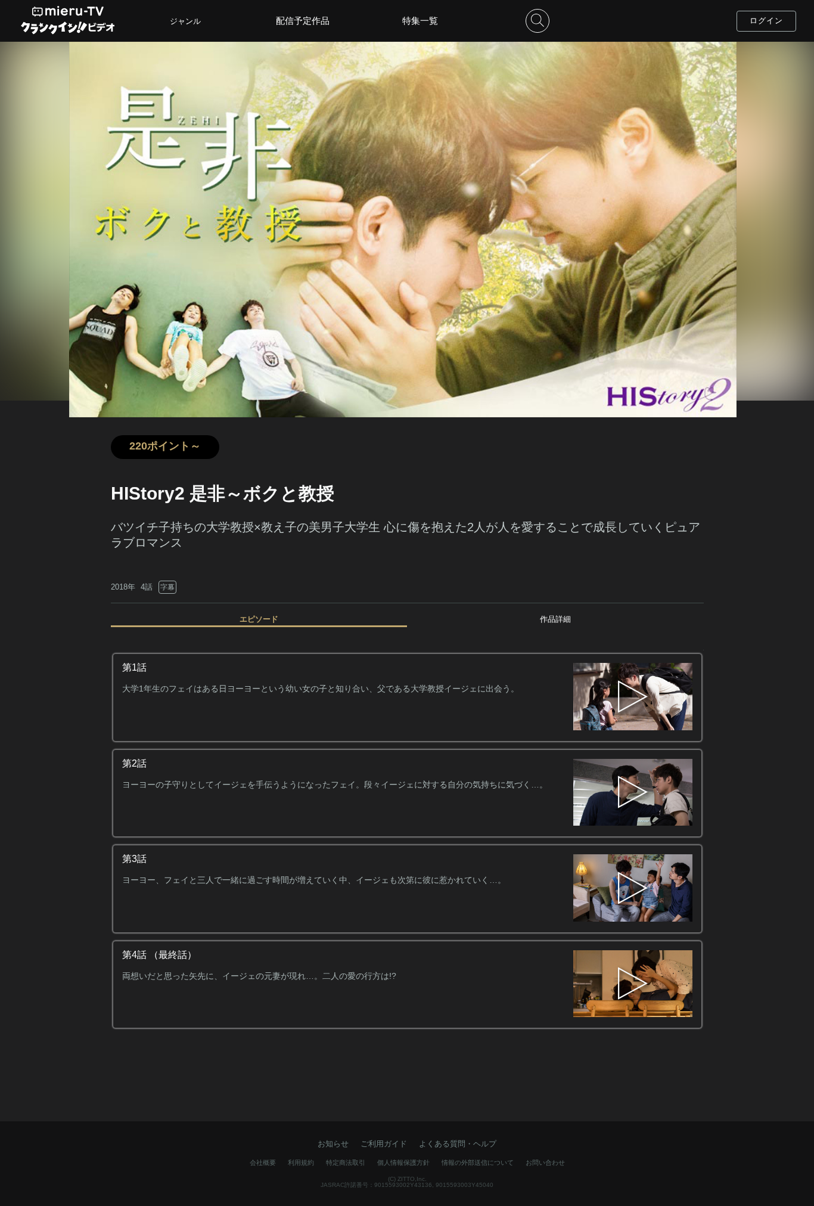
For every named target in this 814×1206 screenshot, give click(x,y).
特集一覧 (420, 20)
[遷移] (632, 697)
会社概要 (263, 1162)
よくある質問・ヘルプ (457, 1143)
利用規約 (301, 1162)
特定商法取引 (345, 1162)
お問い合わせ (545, 1162)
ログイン (766, 20)
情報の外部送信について (478, 1162)
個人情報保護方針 (403, 1162)
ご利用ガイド (384, 1143)
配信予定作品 (303, 20)
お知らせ (333, 1143)
